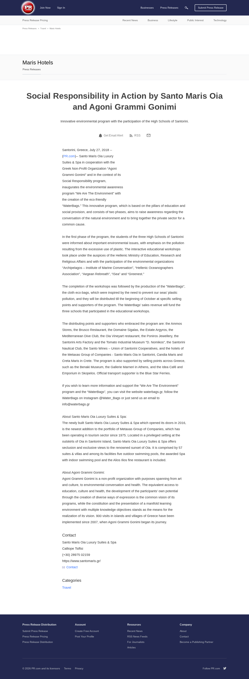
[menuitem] (186, 7)
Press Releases (29, 28)
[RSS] (131, 135)
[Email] (148, 135)
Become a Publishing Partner (196, 642)
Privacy (79, 668)
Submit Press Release (210, 7)
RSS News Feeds (137, 636)
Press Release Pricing (35, 636)
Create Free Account (87, 631)
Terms (67, 668)
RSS (137, 135)
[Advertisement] (124, 42)
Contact (72, 567)
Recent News (135, 631)
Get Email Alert (113, 135)
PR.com (69, 156)
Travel (43, 28)
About (183, 631)
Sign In (61, 7)
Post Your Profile (84, 636)
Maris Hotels (55, 28)
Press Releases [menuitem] (169, 7)
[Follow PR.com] (223, 668)
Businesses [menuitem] (147, 7)
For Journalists (135, 642)
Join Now (45, 7)
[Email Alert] (101, 135)
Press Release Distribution (37, 642)
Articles (131, 647)
